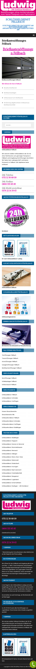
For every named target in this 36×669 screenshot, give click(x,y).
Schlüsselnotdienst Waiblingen (11, 427)
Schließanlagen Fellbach (9, 381)
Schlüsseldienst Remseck (10, 450)
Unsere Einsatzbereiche (9, 411)
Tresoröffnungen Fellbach (10, 358)
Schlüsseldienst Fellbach (9, 395)
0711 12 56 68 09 (9, 177)
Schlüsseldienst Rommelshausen (12, 447)
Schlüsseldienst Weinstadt (10, 460)
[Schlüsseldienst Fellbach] (18, 15)
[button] (33, 35)
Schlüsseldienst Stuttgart (10, 466)
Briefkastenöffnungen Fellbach (18, 51)
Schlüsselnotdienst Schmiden (11, 421)
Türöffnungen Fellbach (9, 355)
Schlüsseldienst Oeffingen (10, 401)
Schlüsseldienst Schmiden (10, 398)
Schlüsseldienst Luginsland (10, 479)
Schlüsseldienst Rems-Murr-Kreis (12, 457)
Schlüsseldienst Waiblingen (10, 438)
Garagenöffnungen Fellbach (10, 365)
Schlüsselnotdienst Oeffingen (11, 424)
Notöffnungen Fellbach (9, 378)
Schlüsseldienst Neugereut (10, 476)
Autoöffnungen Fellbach (9, 361)
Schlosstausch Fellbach (9, 384)
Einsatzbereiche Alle (8, 414)
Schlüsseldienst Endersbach (10, 463)
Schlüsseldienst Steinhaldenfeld (12, 473)
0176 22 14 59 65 (9, 190)
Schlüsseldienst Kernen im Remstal (13, 444)
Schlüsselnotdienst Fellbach (10, 418)
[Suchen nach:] (18, 125)
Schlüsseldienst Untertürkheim (11, 483)
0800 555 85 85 (9, 184)
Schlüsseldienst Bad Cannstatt (11, 470)
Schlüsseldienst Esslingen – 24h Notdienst (15, 486)
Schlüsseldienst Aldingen (9, 454)
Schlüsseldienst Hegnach (9, 441)
